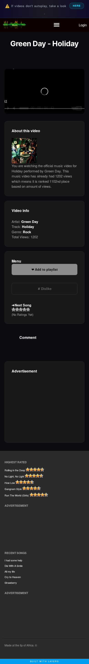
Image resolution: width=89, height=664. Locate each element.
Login (83, 24)
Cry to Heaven (13, 577)
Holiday (28, 226)
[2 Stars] (17, 309)
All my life (10, 571)
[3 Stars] (21, 309)
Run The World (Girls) (17, 495)
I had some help (13, 560)
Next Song (23, 305)
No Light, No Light (14, 476)
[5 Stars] (28, 309)
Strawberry (11, 582)
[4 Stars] (24, 309)
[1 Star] (13, 309)
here (77, 5)
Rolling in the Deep (15, 470)
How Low (10, 483)
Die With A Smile (14, 566)
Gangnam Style (13, 489)
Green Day (29, 221)
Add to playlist (46, 269)
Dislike (46, 288)
